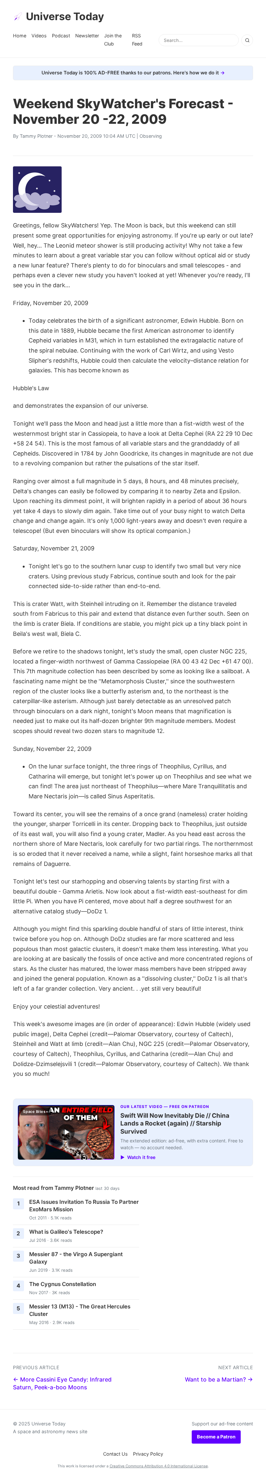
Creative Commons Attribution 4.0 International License (159, 1466)
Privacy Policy (148, 1454)
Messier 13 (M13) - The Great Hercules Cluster (79, 1310)
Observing (150, 136)
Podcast (61, 35)
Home (19, 35)
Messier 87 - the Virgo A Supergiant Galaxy (76, 1258)
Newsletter (87, 35)
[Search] (247, 40)
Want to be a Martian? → (219, 1379)
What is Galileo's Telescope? (66, 1232)
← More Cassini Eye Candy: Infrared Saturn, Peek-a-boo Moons (62, 1383)
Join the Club (113, 39)
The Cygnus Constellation (62, 1284)
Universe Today (65, 16)
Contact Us (115, 1454)
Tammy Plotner (36, 136)
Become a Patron (216, 1436)
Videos (39, 35)
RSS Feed (137, 39)
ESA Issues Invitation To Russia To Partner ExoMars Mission (84, 1206)
